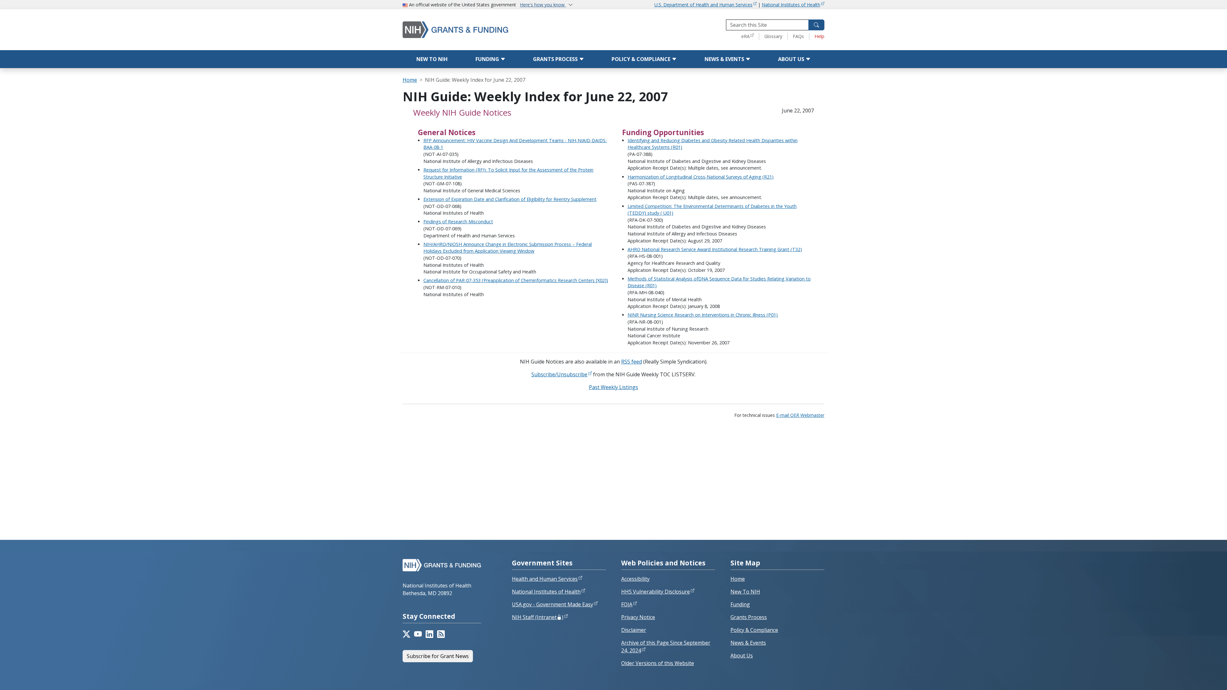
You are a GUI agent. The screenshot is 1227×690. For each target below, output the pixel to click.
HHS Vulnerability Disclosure (655, 591)
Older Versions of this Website (657, 663)
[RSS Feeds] (441, 634)
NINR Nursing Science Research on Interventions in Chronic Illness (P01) (703, 315)
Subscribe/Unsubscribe (559, 374)
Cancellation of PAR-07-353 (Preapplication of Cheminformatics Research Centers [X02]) (515, 280)
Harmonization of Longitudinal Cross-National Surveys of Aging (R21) (701, 177)
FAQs (798, 36)
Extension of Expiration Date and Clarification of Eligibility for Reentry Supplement (510, 199)
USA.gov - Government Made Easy (552, 604)
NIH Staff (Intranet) (537, 617)
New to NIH (432, 59)
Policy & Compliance (642, 59)
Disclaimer (633, 629)
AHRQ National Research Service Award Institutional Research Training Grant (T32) (715, 249)
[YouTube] (418, 634)
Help (819, 36)
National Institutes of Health (791, 5)
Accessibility (635, 578)
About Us (792, 59)
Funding (487, 59)
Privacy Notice (638, 617)
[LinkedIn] (429, 634)
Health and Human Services (545, 578)
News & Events (725, 59)
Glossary (773, 36)
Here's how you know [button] (543, 5)
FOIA (626, 604)
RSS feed (631, 361)
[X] (406, 634)
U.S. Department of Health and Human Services (703, 5)
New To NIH (745, 591)
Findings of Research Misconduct (458, 221)
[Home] (482, 29)
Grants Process (556, 59)
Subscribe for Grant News (438, 656)
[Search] (816, 24)
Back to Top (1199, 677)
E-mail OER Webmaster (800, 415)
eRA (745, 36)
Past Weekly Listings (613, 387)
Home (410, 79)
